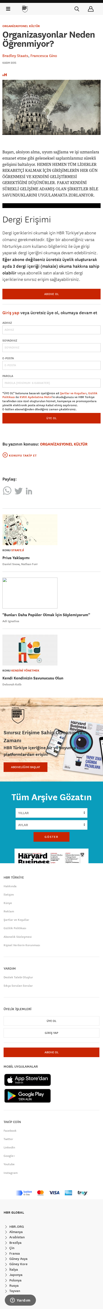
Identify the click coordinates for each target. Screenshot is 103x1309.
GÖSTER (51, 837)
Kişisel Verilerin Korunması (22, 945)
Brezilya (15, 1242)
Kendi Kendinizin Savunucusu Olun (32, 678)
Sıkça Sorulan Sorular (18, 986)
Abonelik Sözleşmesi (18, 937)
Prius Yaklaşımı (16, 557)
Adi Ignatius (10, 621)
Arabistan (16, 1237)
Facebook (10, 1131)
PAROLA (7, 376)
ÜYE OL (51, 418)
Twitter (8, 1139)
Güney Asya (18, 1259)
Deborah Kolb (12, 684)
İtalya (13, 1269)
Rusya (13, 1285)
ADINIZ (7, 323)
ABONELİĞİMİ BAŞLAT (25, 767)
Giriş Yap (51, 1033)
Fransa (14, 1253)
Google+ (9, 1156)
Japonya (15, 1275)
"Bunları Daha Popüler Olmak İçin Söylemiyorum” (46, 614)
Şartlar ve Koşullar (16, 920)
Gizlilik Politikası (15, 928)
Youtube (9, 1164)
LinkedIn (9, 1147)
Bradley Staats (15, 55)
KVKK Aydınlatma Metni (36, 397)
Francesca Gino (43, 55)
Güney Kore (18, 1264)
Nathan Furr (29, 564)
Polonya (15, 1280)
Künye (8, 903)
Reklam (9, 911)
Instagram (11, 1173)
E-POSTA (8, 358)
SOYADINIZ (9, 340)
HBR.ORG (16, 1226)
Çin (11, 1248)
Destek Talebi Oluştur (18, 977)
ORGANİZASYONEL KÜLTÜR (21, 26)
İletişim (9, 895)
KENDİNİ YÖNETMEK (25, 670)
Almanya (15, 1232)
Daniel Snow (11, 564)
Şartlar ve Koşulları (73, 393)
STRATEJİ (17, 550)
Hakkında (10, 886)
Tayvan (14, 1291)
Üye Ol (51, 1021)
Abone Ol (51, 294)
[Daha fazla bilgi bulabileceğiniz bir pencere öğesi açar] (20, 1301)
